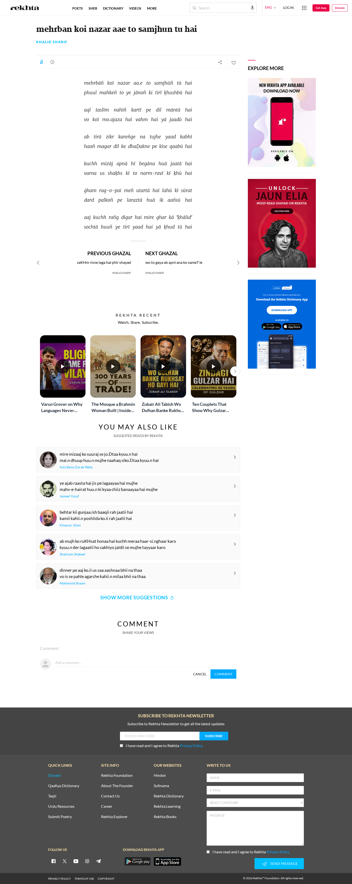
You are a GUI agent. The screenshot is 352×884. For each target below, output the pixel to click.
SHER (93, 8)
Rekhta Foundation (117, 775)
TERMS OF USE (84, 878)
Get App (321, 8)
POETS (77, 8)
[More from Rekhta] (304, 7)
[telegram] (98, 861)
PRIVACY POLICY (59, 878)
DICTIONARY (113, 8)
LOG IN (288, 8)
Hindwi (160, 775)
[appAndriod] (137, 861)
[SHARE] (220, 62)
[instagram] (87, 861)
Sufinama (161, 786)
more (152, 8)
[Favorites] (233, 62)
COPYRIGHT (106, 878)
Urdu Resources (61, 806)
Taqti (52, 796)
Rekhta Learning (167, 806)
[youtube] (76, 861)
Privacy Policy (191, 745)
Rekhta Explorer (114, 817)
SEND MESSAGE (284, 863)
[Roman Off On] (41, 62)
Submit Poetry (60, 817)
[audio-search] (252, 7)
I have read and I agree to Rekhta (164, 745)
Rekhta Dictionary (169, 796)
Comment (223, 674)
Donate (340, 8)
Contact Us (110, 796)
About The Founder (117, 786)
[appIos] (167, 861)
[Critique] (52, 62)
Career (106, 806)
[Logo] (25, 8)
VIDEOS (135, 8)
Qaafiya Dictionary (63, 786)
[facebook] (53, 861)
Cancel (199, 674)
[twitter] (64, 861)
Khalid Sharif (52, 42)
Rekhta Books (165, 817)
